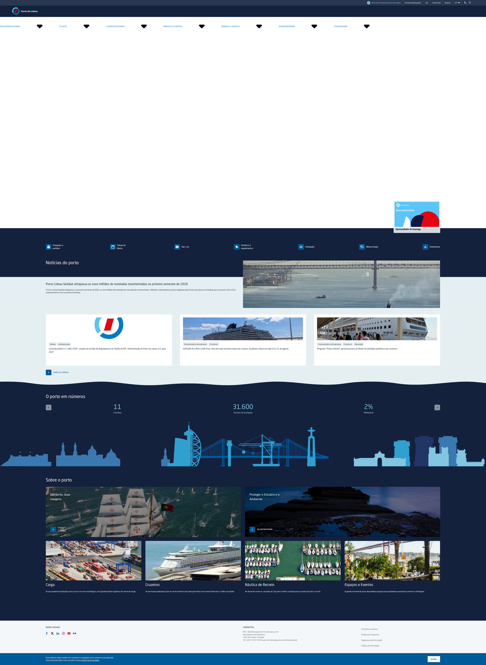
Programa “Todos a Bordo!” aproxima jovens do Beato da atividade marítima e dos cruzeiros (357, 349)
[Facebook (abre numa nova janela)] (46, 633)
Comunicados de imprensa (195, 344)
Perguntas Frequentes (370, 635)
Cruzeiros (213, 344)
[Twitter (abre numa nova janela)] (52, 633)
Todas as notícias (60, 372)
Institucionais (64, 344)
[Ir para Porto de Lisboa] (25, 11)
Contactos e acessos (369, 629)
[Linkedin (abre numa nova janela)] (58, 633)
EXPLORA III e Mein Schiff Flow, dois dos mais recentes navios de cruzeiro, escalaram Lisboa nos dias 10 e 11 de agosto (236, 349)
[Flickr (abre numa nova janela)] (74, 633)
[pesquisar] (470, 2)
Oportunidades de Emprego (408, 229)
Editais (53, 344)
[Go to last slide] (48, 407)
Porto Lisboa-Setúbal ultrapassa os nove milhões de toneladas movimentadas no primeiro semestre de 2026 (117, 284)
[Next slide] (437, 407)
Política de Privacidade (370, 646)
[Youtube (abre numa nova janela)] (69, 633)
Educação (359, 344)
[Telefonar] (465, 2)
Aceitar (434, 659)
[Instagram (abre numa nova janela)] (63, 633)
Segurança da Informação (371, 640)
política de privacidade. (90, 660)
